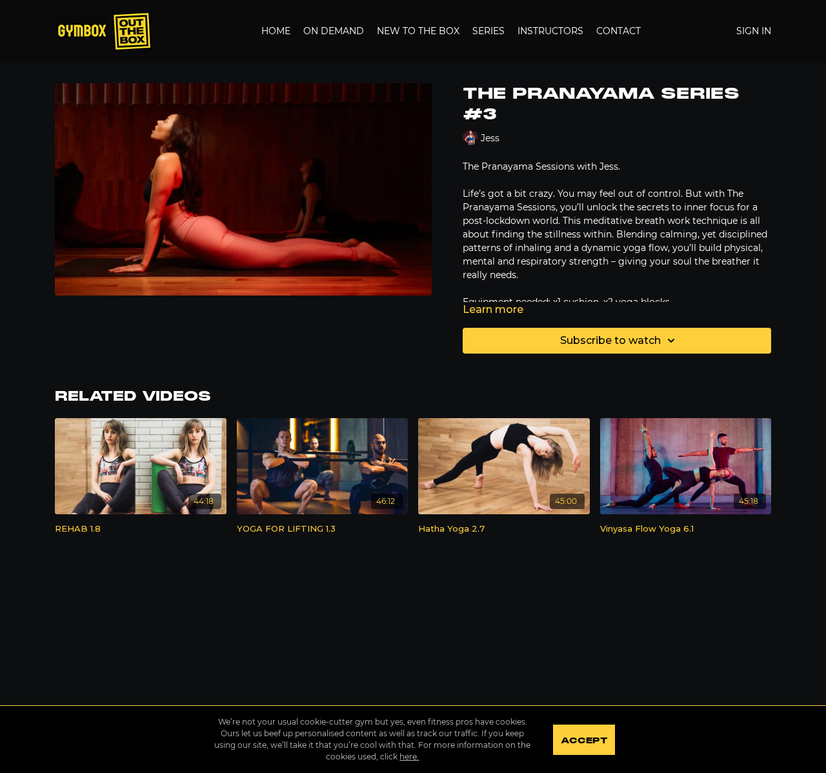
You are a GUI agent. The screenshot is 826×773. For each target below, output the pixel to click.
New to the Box (418, 31)
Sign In (753, 31)
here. (409, 756)
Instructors (550, 31)
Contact (618, 31)
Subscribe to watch (610, 340)
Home (275, 31)
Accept (584, 741)
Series (488, 31)
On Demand (333, 31)
